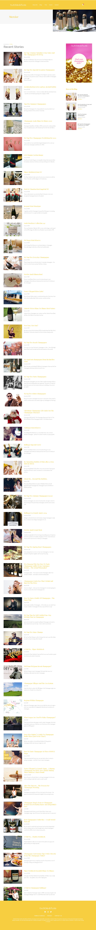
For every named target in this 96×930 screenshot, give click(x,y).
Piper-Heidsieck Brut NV (33, 172)
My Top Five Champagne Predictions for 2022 (40, 138)
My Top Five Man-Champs (33, 632)
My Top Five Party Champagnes (35, 377)
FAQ (46, 5)
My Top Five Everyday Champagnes (36, 257)
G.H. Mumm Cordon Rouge (33, 155)
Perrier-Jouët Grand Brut (33, 530)
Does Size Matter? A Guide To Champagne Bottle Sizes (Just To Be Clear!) (39, 735)
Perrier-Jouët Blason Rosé (33, 274)
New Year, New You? (31, 325)
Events (50, 5)
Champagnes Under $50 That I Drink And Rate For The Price (38, 582)
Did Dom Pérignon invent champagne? (38, 666)
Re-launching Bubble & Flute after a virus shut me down (39, 463)
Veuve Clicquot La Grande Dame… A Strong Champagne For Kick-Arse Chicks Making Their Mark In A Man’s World (39, 770)
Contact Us (58, 915)
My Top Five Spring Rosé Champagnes (37, 547)
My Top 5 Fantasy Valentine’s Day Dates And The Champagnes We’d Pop (39, 54)
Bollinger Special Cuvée (32, 445)
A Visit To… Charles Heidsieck (34, 837)
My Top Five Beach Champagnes (35, 342)
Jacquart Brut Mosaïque (32, 206)
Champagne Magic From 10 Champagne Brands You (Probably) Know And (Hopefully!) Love (40, 804)
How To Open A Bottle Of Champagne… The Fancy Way (39, 599)
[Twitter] (50, 911)
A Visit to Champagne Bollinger (35, 888)
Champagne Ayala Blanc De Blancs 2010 (38, 121)
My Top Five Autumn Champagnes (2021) (38, 496)
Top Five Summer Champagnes (35, 104)
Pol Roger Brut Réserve (32, 240)
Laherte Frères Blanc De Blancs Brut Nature (39, 308)
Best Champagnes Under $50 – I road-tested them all (39, 821)
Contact (57, 5)
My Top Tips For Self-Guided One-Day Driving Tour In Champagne (37, 616)
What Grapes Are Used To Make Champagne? (40, 717)
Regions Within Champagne (34, 700)
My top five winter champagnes (35, 394)
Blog (41, 5)
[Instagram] (48, 911)
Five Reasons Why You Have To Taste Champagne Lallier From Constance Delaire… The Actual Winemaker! (37, 566)
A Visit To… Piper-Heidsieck (34, 649)
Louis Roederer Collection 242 (34, 223)
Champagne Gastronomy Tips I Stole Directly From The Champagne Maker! (40, 855)
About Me (35, 5)
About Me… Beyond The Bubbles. (35, 479)
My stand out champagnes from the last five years (39, 360)
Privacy (49, 915)
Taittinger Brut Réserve (32, 428)
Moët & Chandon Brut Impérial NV (36, 189)
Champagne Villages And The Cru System (38, 683)
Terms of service (39, 915)
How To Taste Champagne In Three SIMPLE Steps (39, 752)
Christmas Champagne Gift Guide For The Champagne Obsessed (39, 412)
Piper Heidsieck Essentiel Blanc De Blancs (39, 871)
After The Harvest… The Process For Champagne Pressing (36, 787)
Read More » (80, 99)
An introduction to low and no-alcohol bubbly (40, 87)
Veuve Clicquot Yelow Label (33, 291)
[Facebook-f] (45, 911)
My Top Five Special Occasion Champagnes (39, 70)
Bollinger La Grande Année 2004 (35, 513)
